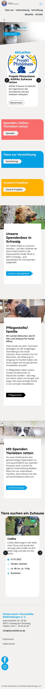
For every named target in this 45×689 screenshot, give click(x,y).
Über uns (9, 10)
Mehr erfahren (11, 34)
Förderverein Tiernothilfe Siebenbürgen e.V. (13, 3)
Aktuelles (29, 14)
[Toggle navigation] (41, 4)
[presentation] (7, 80)
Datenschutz (9, 643)
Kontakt (39, 14)
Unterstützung (22, 10)
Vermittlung (37, 10)
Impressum (8, 639)
